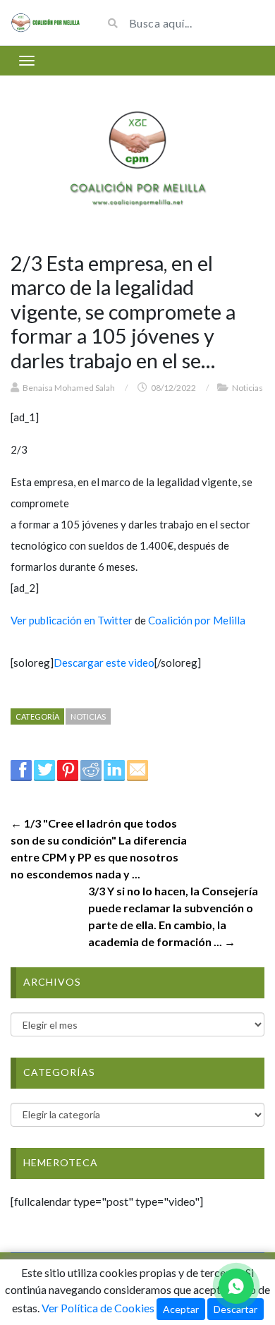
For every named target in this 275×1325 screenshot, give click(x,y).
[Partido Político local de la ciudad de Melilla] (46, 23)
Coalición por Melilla (196, 620)
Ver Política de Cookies (98, 1307)
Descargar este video (104, 662)
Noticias (247, 387)
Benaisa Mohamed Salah (69, 387)
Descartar (235, 1309)
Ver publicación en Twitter (72, 620)
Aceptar (181, 1309)
